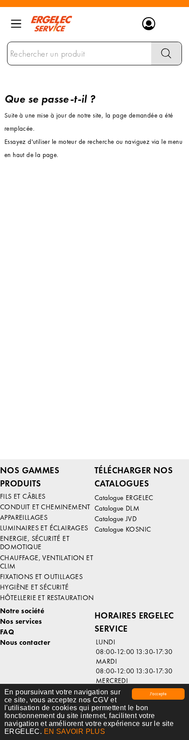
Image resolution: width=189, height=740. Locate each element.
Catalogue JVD (115, 518)
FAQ (7, 631)
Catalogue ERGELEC (123, 497)
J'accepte (158, 694)
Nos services (21, 621)
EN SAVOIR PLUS (74, 731)
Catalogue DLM (116, 508)
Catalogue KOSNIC (122, 529)
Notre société (22, 610)
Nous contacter (25, 642)
